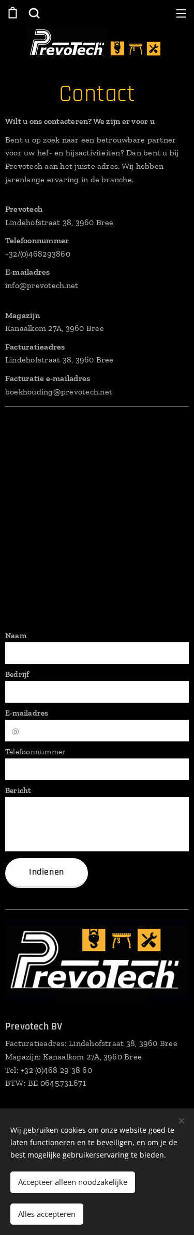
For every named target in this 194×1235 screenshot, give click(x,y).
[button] (33, 13)
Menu (181, 13)
